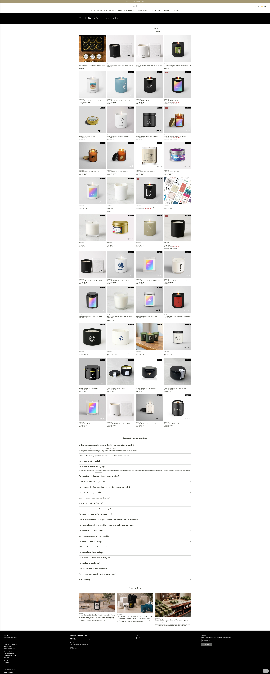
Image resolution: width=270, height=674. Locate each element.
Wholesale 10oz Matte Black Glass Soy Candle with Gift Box (91, 280)
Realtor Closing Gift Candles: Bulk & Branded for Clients (97, 615)
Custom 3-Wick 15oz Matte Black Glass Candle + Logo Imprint (91, 353)
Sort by (156, 28)
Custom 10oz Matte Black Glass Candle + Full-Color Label (175, 100)
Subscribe (207, 644)
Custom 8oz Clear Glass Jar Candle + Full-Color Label (146, 316)
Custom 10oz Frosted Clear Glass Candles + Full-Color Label (148, 280)
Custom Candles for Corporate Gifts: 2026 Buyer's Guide (135, 616)
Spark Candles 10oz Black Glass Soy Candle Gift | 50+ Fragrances (120, 65)
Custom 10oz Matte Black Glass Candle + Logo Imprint (147, 207)
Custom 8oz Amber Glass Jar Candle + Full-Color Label (175, 136)
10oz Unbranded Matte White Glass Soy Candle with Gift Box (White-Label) (119, 207)
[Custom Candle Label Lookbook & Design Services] (177, 190)
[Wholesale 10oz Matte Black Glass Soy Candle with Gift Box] (92, 264)
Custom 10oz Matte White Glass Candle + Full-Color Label (90, 207)
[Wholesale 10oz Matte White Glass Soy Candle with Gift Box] (120, 407)
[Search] (255, 6)
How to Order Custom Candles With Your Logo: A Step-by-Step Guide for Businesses (171, 621)
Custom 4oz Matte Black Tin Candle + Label (116, 388)
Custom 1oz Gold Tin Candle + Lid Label (87, 136)
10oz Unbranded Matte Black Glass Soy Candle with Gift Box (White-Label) (176, 244)
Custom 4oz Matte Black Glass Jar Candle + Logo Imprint (147, 136)
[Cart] (265, 6)
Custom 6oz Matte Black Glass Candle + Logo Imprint (146, 100)
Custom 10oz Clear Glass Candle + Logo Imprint (145, 171)
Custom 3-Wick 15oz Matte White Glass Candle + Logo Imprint (120, 353)
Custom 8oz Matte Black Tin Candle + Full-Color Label (175, 388)
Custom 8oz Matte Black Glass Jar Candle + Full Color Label (90, 316)
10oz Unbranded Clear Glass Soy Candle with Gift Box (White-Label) (92, 243)
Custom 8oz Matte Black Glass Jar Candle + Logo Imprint (175, 423)
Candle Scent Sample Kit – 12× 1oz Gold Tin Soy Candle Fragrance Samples (92, 66)
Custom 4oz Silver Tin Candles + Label (171, 171)
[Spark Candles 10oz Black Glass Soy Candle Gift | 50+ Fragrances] (120, 48)
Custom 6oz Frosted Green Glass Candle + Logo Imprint (147, 353)
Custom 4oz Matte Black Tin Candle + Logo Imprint (89, 388)
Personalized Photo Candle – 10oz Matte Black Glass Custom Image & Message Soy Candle (177, 66)
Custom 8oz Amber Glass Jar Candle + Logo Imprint (89, 171)
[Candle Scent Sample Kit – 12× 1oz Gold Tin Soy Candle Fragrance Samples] (92, 48)
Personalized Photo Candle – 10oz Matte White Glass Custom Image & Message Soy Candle (91, 101)
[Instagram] (139, 638)
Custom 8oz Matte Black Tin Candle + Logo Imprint (146, 388)
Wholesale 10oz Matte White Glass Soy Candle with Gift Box (119, 423)
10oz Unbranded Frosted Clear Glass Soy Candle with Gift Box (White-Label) (119, 317)
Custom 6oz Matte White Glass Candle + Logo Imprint (118, 136)
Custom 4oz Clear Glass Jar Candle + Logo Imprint (174, 353)
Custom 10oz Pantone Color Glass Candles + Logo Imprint (118, 100)
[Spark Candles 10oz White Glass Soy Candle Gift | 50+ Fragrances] (149, 48)
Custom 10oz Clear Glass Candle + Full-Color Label (89, 423)
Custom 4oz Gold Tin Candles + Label (114, 243)
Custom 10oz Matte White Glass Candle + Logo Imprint (118, 280)
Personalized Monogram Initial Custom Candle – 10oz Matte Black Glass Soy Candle (177, 317)
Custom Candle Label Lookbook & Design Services (174, 207)
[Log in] (258, 6)
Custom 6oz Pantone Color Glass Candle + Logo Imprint (147, 243)
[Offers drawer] (262, 6)
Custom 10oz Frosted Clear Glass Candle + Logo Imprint (175, 280)
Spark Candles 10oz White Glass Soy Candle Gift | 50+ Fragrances (149, 65)
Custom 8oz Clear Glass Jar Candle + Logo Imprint (146, 423)
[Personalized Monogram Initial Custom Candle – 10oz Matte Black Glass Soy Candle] (177, 299)
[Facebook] (136, 638)
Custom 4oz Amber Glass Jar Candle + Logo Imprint (117, 171)
